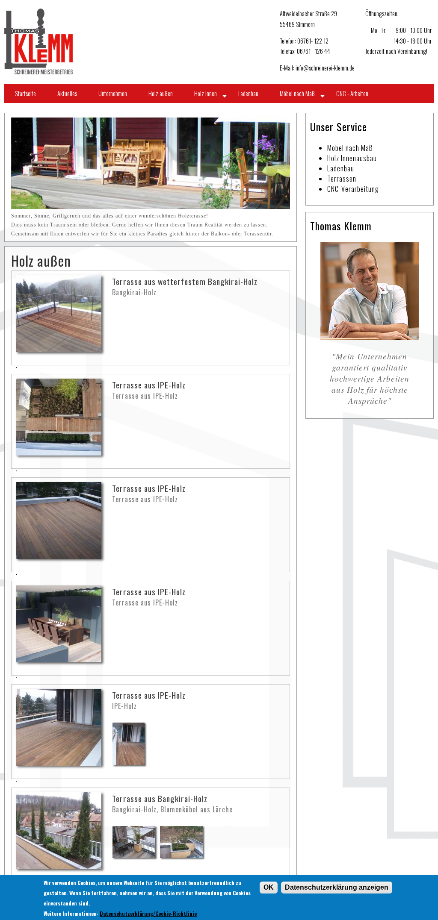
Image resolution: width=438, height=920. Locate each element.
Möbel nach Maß (297, 93)
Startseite (25, 93)
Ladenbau (248, 93)
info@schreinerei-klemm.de (325, 67)
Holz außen (160, 93)
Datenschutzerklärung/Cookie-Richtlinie (148, 913)
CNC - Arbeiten (352, 93)
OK (268, 887)
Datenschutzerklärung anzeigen (336, 887)
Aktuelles (67, 93)
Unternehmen (112, 93)
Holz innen (205, 93)
